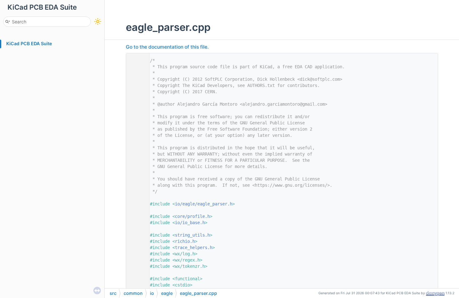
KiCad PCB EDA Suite (29, 43)
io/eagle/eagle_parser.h (203, 203)
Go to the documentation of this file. (167, 47)
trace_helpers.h (193, 247)
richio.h (185, 241)
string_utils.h (192, 235)
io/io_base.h (190, 222)
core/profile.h (192, 216)
